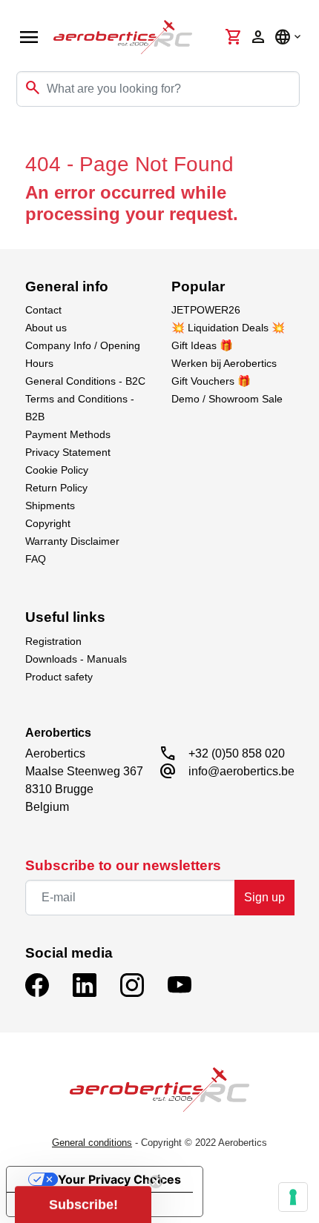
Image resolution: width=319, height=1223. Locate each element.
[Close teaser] (155, 1181)
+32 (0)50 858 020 (236, 753)
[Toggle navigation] (21, 136)
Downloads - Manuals (76, 659)
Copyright (47, 523)
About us (46, 328)
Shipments (50, 505)
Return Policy (56, 488)
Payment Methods (68, 434)
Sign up (264, 897)
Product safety (59, 677)
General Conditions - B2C (85, 381)
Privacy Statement (68, 452)
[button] (83, 1204)
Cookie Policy (56, 470)
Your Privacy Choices (119, 1179)
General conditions (92, 1142)
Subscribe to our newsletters (123, 865)
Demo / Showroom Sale (227, 399)
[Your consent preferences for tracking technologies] (293, 1197)
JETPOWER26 (205, 310)
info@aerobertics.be (241, 771)
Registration (53, 641)
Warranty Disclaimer (72, 541)
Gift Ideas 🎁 (202, 345)
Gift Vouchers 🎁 (211, 381)
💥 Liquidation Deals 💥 (228, 328)
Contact (43, 310)
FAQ (35, 559)
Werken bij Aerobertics (224, 363)
